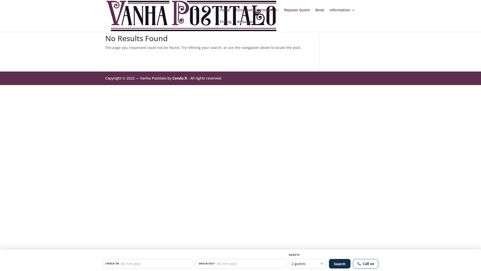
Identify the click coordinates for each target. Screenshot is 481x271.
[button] (148, 263)
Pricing (225, 22)
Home (225, 10)
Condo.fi (179, 78)
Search (339, 263)
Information (340, 10)
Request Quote (297, 10)
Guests (294, 254)
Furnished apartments (254, 10)
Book (319, 10)
